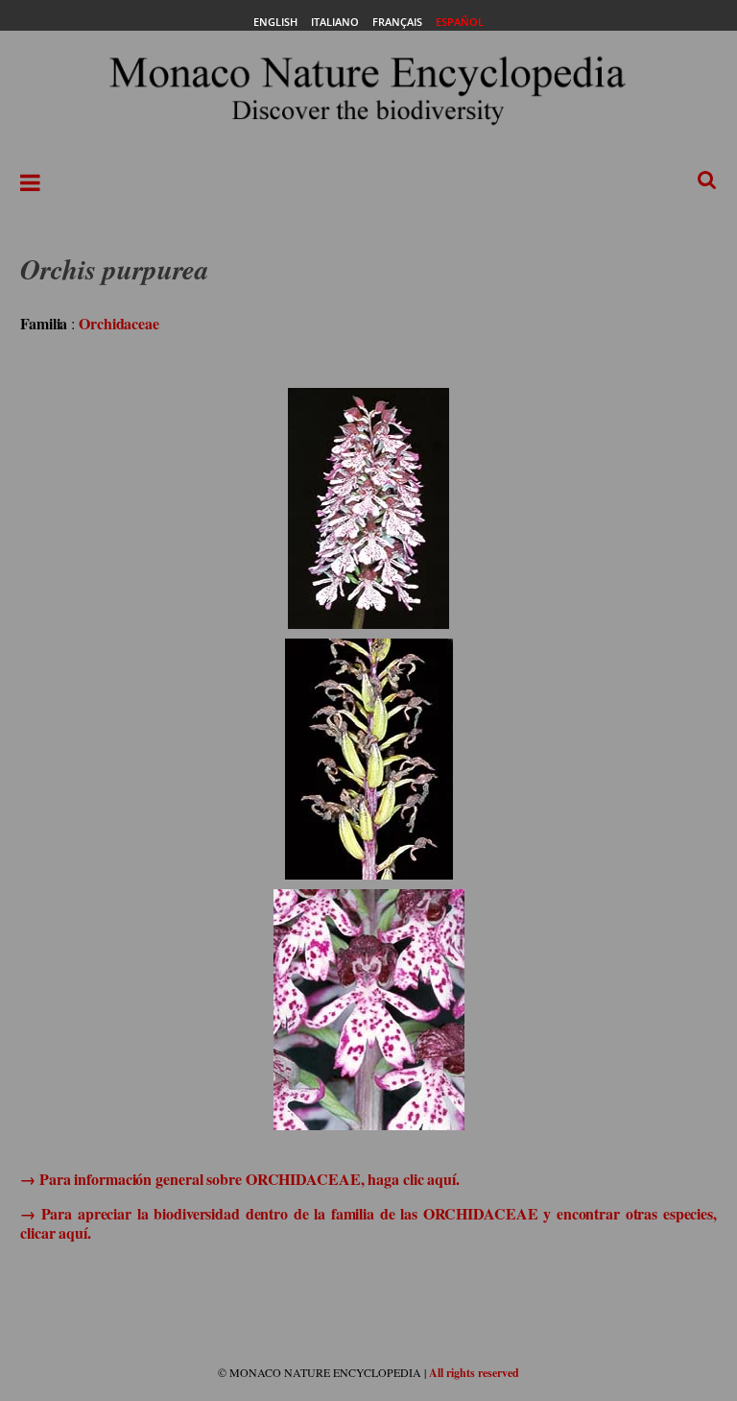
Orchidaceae (119, 323)
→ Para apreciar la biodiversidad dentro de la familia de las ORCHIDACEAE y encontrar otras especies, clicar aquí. (368, 1222)
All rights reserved (474, 1373)
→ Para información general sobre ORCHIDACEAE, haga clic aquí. (240, 1179)
